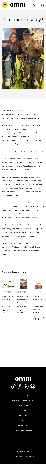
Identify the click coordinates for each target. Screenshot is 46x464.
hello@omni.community (23, 430)
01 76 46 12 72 (23, 425)
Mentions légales (23, 451)
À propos (23, 410)
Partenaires (23, 415)
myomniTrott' (23, 396)
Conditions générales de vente (23, 456)
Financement (23, 406)
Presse (23, 420)
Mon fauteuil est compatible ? (23, 401)
